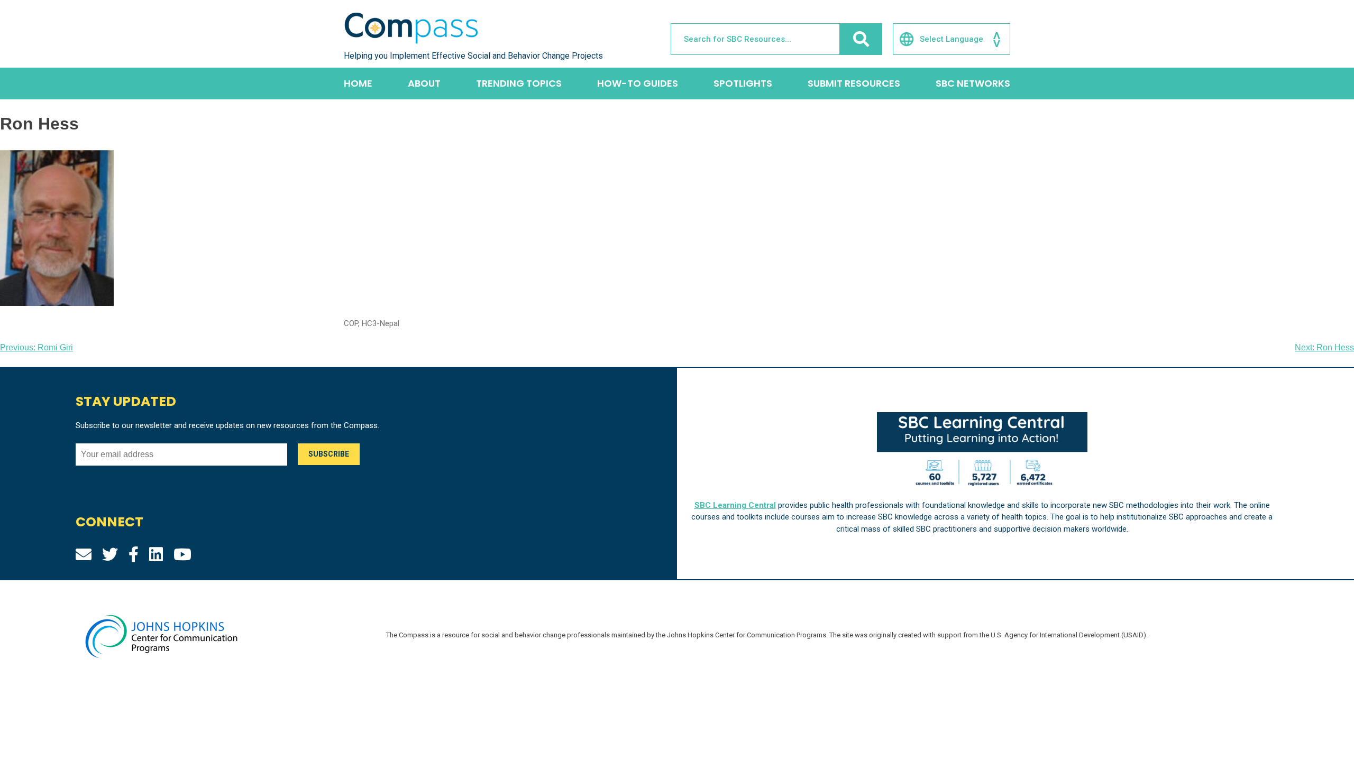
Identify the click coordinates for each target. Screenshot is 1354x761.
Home (358, 83)
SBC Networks (973, 83)
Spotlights (742, 83)
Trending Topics (519, 83)
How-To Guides (637, 83)
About (424, 83)
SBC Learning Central (735, 505)
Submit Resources (854, 83)
